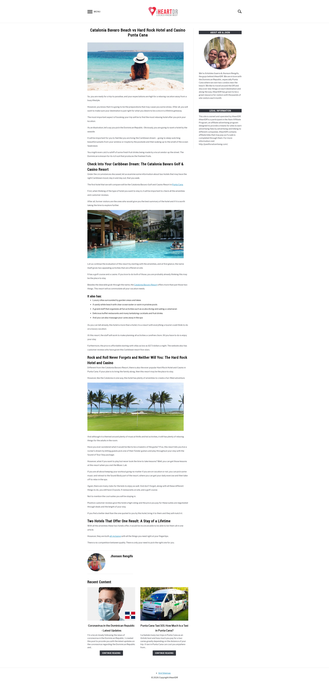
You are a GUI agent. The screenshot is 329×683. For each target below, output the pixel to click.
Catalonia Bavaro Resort (145, 285)
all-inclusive (115, 536)
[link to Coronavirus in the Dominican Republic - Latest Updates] (111, 604)
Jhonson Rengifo (122, 556)
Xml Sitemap (164, 673)
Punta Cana (177, 184)
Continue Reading (111, 653)
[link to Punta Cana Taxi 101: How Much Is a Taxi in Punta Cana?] (164, 604)
